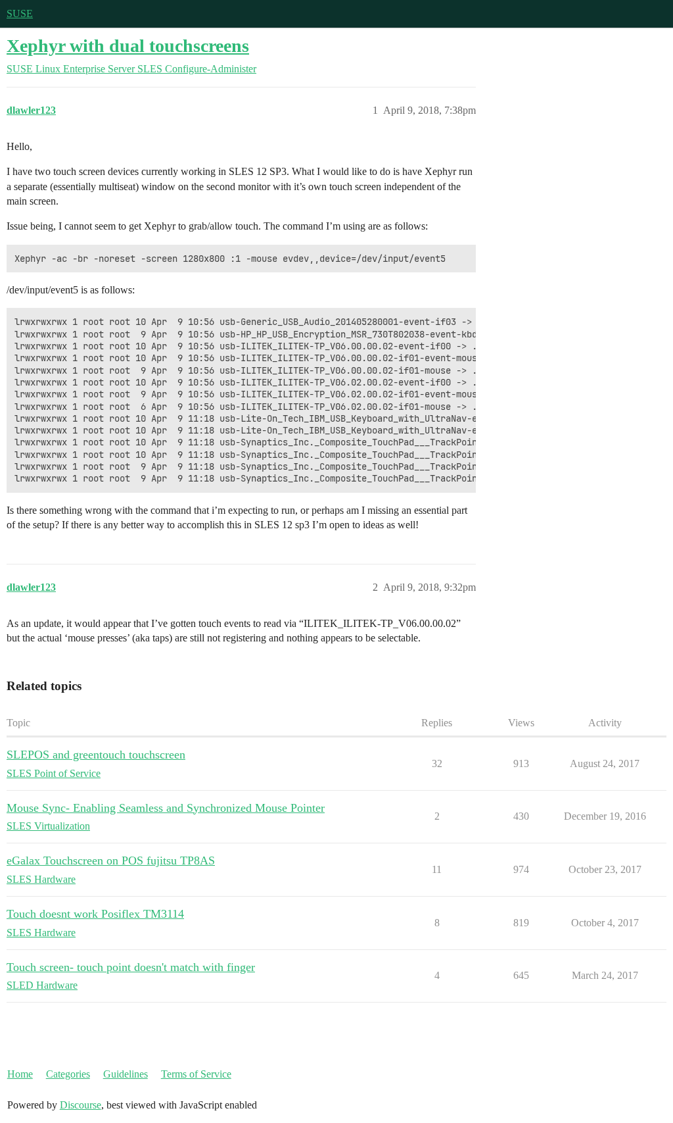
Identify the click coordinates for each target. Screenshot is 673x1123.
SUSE (20, 13)
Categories (68, 1074)
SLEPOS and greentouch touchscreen (96, 754)
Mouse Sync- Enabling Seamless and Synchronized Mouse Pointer (166, 807)
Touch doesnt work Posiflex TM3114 (95, 913)
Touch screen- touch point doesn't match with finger (131, 967)
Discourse (80, 1105)
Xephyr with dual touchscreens (128, 46)
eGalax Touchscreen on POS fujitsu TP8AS (111, 860)
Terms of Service (196, 1074)
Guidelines (125, 1074)
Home (20, 1074)
